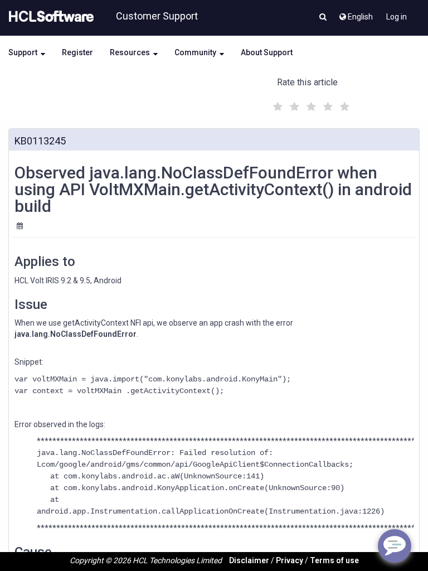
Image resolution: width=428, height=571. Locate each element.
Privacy (289, 560)
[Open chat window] (394, 546)
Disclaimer (249, 560)
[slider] (310, 105)
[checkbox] (276, 103)
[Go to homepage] (49, 16)
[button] (323, 18)
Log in (396, 16)
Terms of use (334, 560)
